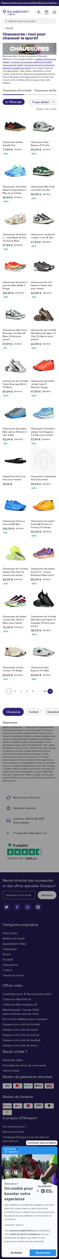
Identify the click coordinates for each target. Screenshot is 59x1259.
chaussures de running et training (39, 65)
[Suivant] (50, 691)
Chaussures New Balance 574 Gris (40, 144)
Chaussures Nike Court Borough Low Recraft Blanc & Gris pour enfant (15, 335)
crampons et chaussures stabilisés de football (31, 62)
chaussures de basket (13, 65)
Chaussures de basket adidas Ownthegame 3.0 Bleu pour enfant (43, 431)
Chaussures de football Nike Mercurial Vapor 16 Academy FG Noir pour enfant (43, 621)
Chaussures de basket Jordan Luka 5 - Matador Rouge (43, 384)
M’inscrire (47, 895)
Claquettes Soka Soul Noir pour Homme (14, 478)
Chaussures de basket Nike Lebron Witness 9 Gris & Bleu (15, 431)
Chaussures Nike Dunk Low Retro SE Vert (43, 188)
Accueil (9, 28)
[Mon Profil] (39, 12)
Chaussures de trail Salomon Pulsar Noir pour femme (41, 285)
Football (33, 711)
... (38, 691)
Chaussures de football (17, 90)
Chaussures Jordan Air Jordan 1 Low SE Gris (43, 236)
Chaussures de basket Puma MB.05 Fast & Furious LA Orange (43, 524)
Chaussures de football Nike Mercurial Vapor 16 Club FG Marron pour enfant (43, 335)
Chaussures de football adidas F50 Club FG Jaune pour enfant (15, 571)
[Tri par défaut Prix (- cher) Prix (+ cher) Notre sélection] (42, 102)
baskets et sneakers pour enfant (17, 68)
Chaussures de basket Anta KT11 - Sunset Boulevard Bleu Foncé (43, 571)
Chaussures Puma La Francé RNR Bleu (14, 522)
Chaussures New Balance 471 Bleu (40, 669)
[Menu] (54, 12)
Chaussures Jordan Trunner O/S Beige (13, 669)
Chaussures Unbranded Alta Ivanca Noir (43, 478)
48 (44, 691)
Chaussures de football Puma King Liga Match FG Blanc (15, 384)
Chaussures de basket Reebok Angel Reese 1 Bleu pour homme (15, 189)
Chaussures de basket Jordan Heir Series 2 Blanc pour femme (15, 619)
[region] (29, 90)
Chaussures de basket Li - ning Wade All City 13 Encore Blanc (15, 237)
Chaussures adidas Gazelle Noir (13, 144)
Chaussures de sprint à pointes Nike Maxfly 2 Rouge (15, 285)
